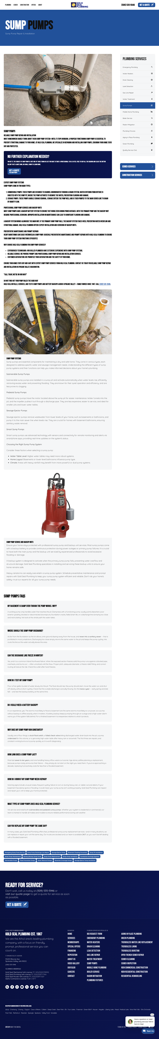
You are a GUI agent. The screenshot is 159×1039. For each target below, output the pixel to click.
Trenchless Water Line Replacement (137, 942)
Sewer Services (129, 166)
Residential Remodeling (131, 976)
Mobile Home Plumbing (131, 112)
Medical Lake (124, 1009)
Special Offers (74, 946)
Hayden (101, 1009)
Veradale (54, 1013)
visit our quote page (17, 894)
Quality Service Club (130, 150)
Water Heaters (128, 74)
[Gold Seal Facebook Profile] (12, 987)
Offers (33, 5)
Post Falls (8, 1013)
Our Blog (71, 967)
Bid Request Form (94, 933)
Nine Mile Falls (135, 1009)
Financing (72, 950)
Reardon (24, 1013)
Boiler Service (127, 118)
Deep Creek (52, 1009)
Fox (15, 1027)
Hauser (95, 1009)
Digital (19, 1027)
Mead (117, 1009)
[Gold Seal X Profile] (27, 987)
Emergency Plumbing (130, 67)
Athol (7, 1009)
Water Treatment (129, 99)
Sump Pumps (127, 105)
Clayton (27, 1009)
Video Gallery (74, 963)
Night (12, 1027)
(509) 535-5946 (128, 4)
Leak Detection (128, 86)
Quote (145, 4)
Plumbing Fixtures (129, 131)
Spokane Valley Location (14, 956)
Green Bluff (88, 1009)
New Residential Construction (134, 971)
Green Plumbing (128, 144)
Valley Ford (46, 1013)
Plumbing (8, 5)
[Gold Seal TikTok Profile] (32, 987)
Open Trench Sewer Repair (132, 955)
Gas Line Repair (128, 93)
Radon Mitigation (129, 125)
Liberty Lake (109, 1009)
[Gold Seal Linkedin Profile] (37, 987)
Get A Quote (14, 171)
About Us (71, 959)
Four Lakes (71, 1009)
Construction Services (132, 175)
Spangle (31, 1013)
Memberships (73, 942)
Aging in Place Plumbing (131, 137)
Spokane (38, 1013)
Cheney (20, 1009)
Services (71, 938)
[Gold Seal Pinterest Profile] (41, 987)
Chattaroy (13, 1009)
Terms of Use (122, 1027)
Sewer (16, 5)
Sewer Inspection (128, 963)
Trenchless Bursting (130, 950)
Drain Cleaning (128, 80)
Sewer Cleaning (128, 959)
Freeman (79, 1009)
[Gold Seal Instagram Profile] (17, 987)
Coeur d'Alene (35, 1009)
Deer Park (60, 1009)
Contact (71, 976)
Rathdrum (16, 1013)
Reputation (72, 955)
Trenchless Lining (129, 946)
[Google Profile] (7, 987)
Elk (66, 1009)
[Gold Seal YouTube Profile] (22, 987)
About (40, 5)
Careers (71, 971)
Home (70, 933)
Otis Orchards (145, 1009)
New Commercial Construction (134, 967)
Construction (24, 5)
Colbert (44, 1009)
